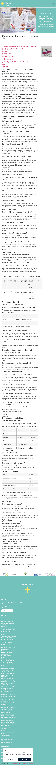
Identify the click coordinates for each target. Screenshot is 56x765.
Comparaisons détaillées (8, 59)
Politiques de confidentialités (28, 763)
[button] (53, 4)
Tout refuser (10, 759)
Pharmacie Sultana (9, 715)
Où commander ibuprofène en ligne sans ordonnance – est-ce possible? (19, 46)
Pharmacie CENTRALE (9, 2)
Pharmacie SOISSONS (7, 681)
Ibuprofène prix (5, 51)
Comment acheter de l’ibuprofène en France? (13, 45)
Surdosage (4, 64)
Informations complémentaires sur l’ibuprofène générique (16, 67)
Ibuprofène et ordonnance (8, 56)
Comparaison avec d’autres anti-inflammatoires (13, 58)
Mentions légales (16, 763)
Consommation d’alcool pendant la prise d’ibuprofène (15, 61)
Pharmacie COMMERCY (7, 688)
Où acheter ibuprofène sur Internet (10, 54)
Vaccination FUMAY (6, 735)
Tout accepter (24, 759)
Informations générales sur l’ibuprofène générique (14, 48)
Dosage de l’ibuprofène (7, 53)
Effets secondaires (6, 62)
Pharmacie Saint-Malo (6, 694)
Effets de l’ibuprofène (7, 50)
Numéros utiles (5, 739)
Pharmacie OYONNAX (6, 701)
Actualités (3, 730)
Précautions (5, 66)
